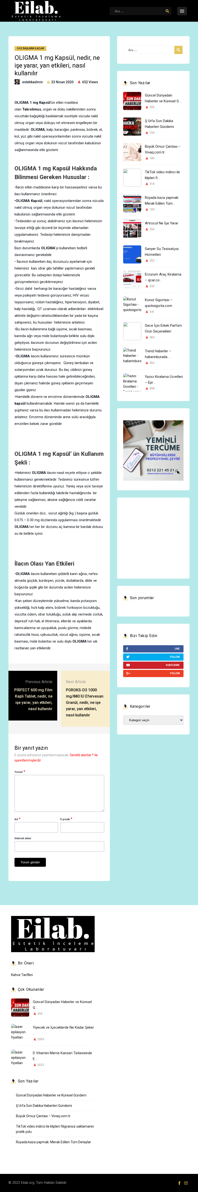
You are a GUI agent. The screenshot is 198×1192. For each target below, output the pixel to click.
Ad (17, 819)
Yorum (19, 771)
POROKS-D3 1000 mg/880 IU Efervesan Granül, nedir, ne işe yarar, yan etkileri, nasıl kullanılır (84, 702)
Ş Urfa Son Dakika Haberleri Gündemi (44, 1106)
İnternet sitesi (22, 838)
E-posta (66, 819)
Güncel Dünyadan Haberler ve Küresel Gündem (51, 1095)
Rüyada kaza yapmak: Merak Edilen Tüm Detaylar (53, 1142)
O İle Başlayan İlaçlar (30, 48)
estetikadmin (32, 82)
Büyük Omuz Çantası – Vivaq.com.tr (43, 1116)
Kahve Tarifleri (22, 975)
